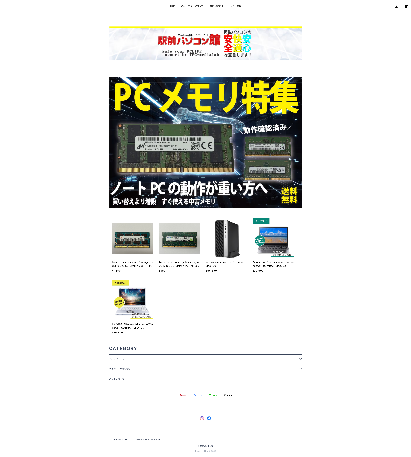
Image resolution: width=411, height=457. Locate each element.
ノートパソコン (116, 359)
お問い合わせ (217, 6)
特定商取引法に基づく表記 (148, 439)
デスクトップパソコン (119, 369)
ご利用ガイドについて (192, 6)
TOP (172, 6)
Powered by (202, 451)
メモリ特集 (235, 6)
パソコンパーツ (117, 379)
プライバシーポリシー (121, 439)
